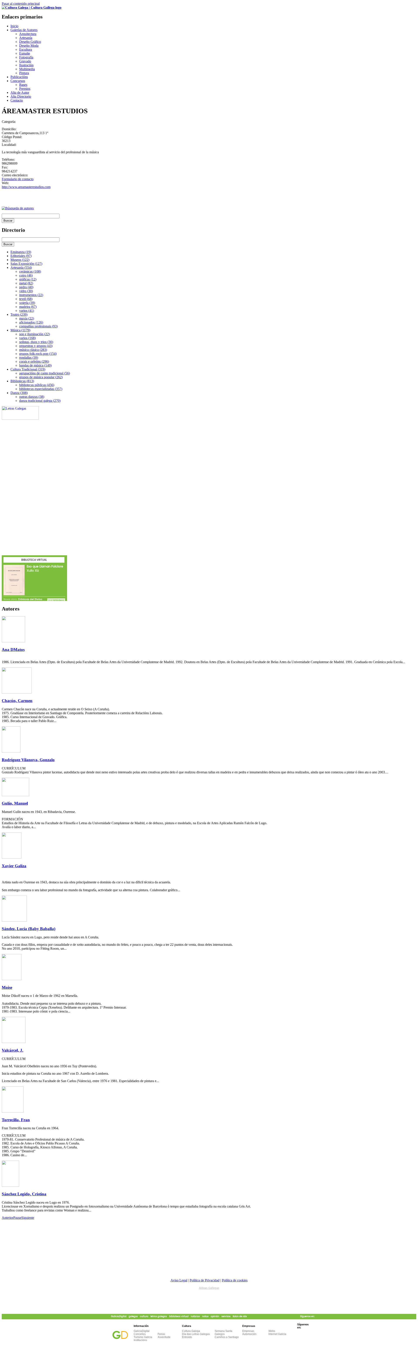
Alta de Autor (19, 92)
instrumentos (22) (31, 295)
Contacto (16, 100)
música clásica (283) (33, 350)
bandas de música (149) (35, 365)
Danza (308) (19, 393)
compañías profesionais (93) (38, 326)
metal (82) (26, 283)
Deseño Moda (29, 45)
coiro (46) (26, 275)
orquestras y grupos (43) (35, 346)
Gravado (25, 61)
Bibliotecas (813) (22, 381)
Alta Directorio (20, 96)
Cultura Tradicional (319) (27, 369)
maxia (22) (26, 318)
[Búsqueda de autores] (18, 208)
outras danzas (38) (31, 397)
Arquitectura (27, 34)
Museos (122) (19, 260)
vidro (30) (26, 291)
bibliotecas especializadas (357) (40, 389)
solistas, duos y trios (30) (36, 342)
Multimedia (27, 69)
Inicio (14, 26)
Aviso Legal (178, 1280)
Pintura (24, 73)
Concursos (17, 81)
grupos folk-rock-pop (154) (38, 353)
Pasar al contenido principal (21, 3)
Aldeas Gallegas (209, 1288)
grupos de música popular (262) (41, 377)
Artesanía (25, 38)
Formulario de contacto (18, 179)
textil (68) (25, 299)
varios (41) (26, 310)
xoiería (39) (27, 303)
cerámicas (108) (30, 271)
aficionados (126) (31, 322)
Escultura (25, 49)
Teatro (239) (18, 314)
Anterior (7, 1218)
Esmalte (24, 53)
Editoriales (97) (21, 256)
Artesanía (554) (21, 267)
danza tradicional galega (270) (40, 400)
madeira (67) (28, 307)
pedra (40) (26, 287)
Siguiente (27, 1218)
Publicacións (19, 77)
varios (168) (27, 338)
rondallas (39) (28, 357)
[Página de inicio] (31, 7)
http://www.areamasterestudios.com (26, 187)
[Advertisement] (53, 195)
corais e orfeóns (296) (34, 361)
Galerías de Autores (23, 30)
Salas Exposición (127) (26, 263)
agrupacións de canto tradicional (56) (44, 373)
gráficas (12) (27, 279)
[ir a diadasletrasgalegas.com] (20, 418)
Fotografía (26, 57)
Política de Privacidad (204, 1280)
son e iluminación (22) (34, 334)
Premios (24, 88)
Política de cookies (235, 1280)
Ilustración (26, 65)
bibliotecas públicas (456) (36, 385)
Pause (17, 1218)
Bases (23, 85)
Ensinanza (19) (20, 252)
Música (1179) (20, 330)
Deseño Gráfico (30, 41)
